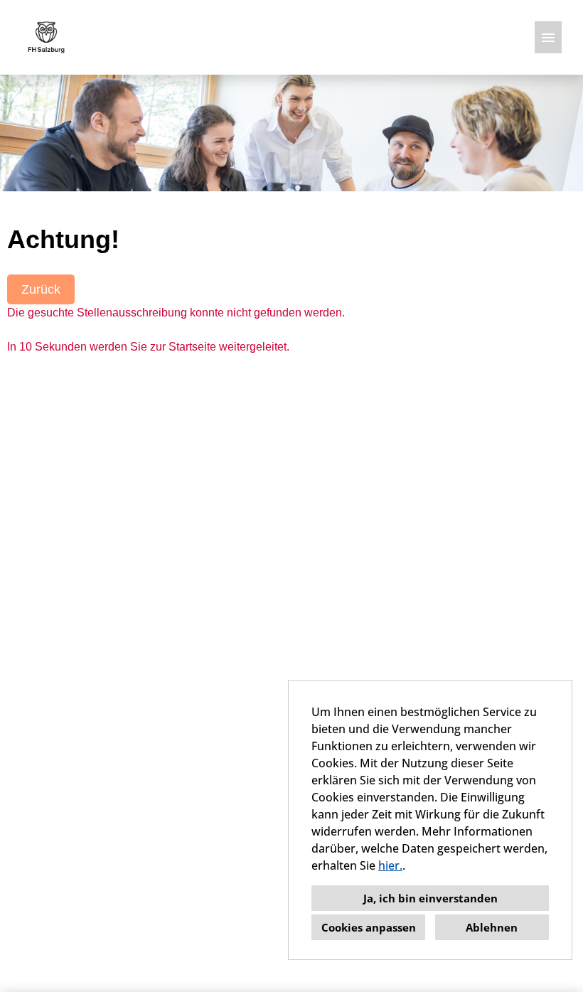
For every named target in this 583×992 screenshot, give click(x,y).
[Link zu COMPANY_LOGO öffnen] (46, 37)
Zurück (40, 289)
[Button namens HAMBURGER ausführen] (548, 37)
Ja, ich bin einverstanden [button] (430, 898)
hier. (390, 865)
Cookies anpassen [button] (368, 927)
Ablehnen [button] (492, 927)
